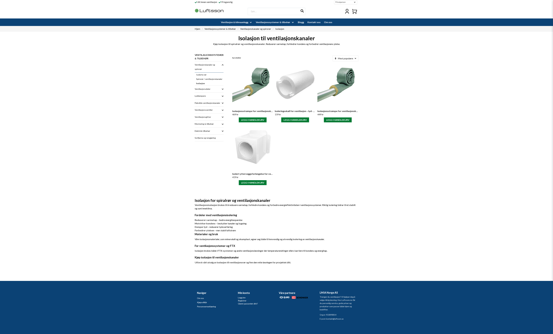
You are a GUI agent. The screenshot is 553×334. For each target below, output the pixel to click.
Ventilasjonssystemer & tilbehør (273, 22)
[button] (302, 11)
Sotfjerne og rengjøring (205, 138)
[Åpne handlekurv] (354, 11)
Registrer (242, 300)
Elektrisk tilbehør (202, 131)
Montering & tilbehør (204, 124)
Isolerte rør (201, 74)
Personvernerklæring (206, 306)
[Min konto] (347, 11)
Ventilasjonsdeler (202, 89)
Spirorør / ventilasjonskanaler (209, 79)
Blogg (301, 22)
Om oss (328, 22)
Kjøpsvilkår (202, 302)
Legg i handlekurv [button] (252, 119)
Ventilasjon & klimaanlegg (234, 22)
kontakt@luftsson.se (334, 319)
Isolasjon (200, 83)
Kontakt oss (314, 22)
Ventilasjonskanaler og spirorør (255, 28)
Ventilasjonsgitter (203, 117)
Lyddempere (200, 96)
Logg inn (242, 297)
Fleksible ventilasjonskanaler (207, 103)
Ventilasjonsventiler (204, 110)
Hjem (197, 28)
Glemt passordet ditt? (248, 303)
